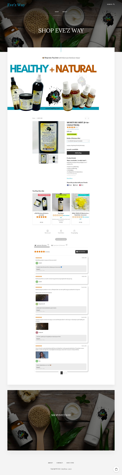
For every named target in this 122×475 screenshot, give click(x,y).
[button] (116, 469)
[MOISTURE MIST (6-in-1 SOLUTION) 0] (43, 158)
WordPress (64, 469)
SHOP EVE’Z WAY (61, 415)
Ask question (76, 129)
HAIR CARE (39, 118)
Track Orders (61, 233)
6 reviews (69, 129)
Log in (70, 469)
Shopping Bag (74, 233)
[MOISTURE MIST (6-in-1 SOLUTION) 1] (53, 158)
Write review (81, 251)
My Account (48, 233)
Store (33, 118)
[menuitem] (85, 118)
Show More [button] (69, 178)
